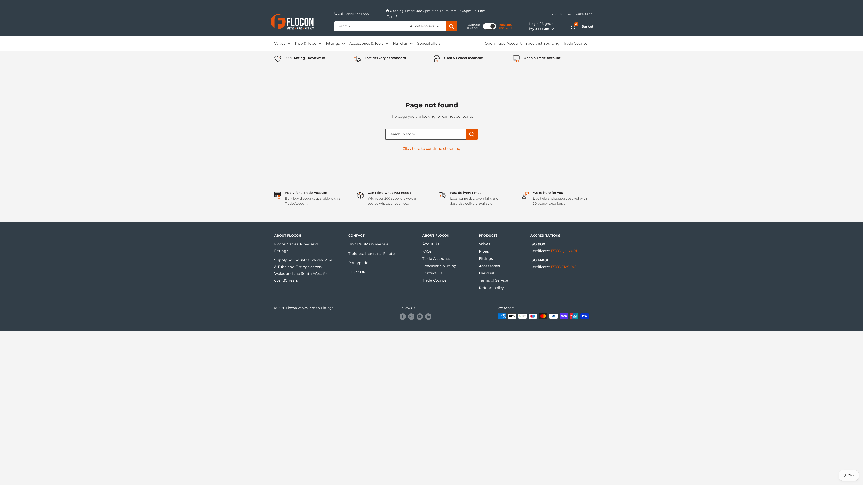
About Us (430, 244)
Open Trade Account (503, 43)
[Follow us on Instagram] (411, 316)
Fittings (333, 43)
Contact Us (584, 14)
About (557, 14)
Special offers (429, 43)
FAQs (569, 14)
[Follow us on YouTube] (420, 316)
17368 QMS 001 (564, 251)
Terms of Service (493, 280)
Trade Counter (576, 43)
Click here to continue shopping (431, 148)
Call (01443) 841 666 (353, 14)
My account (539, 28)
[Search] (451, 26)
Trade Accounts (436, 258)
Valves (279, 43)
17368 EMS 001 (564, 267)
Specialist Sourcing (542, 43)
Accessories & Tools (366, 43)
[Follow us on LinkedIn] (428, 316)
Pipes (484, 251)
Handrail (400, 43)
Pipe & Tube (305, 43)
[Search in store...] (472, 134)
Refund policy (491, 288)
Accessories (489, 266)
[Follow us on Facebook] (403, 316)
